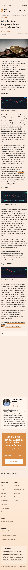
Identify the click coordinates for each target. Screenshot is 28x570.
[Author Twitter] (13, 405)
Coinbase (4, 182)
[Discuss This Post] (22, 333)
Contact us (17, 493)
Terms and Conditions (7, 521)
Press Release (5, 508)
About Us (16, 485)
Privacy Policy (13, 566)
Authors (16, 497)
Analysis (4, 17)
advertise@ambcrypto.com (10, 539)
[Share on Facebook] (8, 333)
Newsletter (4, 497)
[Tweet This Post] (12, 333)
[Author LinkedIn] (17, 405)
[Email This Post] (19, 333)
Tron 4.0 (14, 229)
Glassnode (21, 171)
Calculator (4, 504)
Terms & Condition (23, 566)
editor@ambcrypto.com (9, 535)
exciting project (6, 233)
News (2, 485)
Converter (4, 493)
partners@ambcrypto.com (10, 530)
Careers (16, 500)
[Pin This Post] (15, 333)
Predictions (4, 500)
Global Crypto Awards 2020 (13, 326)
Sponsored (4, 512)
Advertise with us (19, 489)
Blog (2, 489)
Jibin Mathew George (6, 33)
